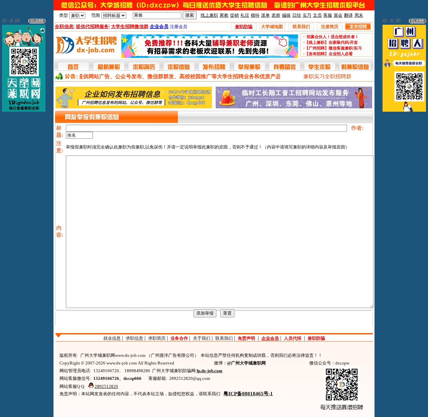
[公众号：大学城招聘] (214, 8)
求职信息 (134, 338)
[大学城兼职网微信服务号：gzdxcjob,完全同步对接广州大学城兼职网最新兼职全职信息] (23, 110)
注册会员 (178, 26)
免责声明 (246, 338)
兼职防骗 (316, 338)
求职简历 (157, 338)
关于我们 (201, 338)
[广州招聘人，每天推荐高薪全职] (404, 110)
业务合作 (179, 338)
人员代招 (292, 338)
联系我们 (224, 338)
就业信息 (112, 338)
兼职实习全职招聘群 (327, 76)
